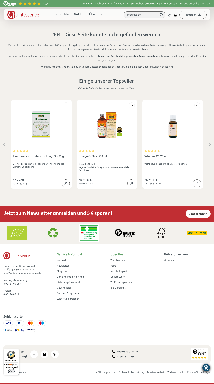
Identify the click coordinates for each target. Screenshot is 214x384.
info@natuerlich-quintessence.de (22, 273)
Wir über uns (117, 260)
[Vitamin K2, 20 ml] (173, 124)
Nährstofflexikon (176, 254)
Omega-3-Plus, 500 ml (93, 156)
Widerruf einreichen (68, 299)
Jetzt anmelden (198, 214)
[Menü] (17, 351)
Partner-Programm (68, 293)
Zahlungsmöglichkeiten (70, 277)
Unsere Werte (118, 277)
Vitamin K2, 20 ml (155, 156)
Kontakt (61, 260)
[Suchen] (161, 14)
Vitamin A (169, 260)
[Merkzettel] (168, 14)
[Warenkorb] (175, 14)
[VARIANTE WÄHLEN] (66, 183)
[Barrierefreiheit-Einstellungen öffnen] (206, 367)
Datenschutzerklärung (131, 372)
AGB (98, 372)
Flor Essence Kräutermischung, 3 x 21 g (38, 156)
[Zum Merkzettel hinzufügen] (66, 105)
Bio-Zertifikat (117, 288)
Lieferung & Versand (68, 282)
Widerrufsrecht (175, 372)
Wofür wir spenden (121, 282)
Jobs (113, 266)
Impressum (109, 372)
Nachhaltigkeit (118, 271)
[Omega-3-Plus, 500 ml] (107, 124)
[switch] (11, 371)
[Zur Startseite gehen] (23, 15)
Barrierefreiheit (156, 372)
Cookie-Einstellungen (199, 372)
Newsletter (63, 266)
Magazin (62, 271)
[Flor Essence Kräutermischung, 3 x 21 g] (41, 124)
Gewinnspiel (64, 288)
